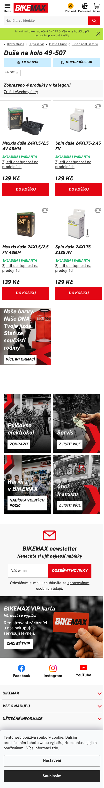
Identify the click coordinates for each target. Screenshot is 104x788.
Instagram (53, 676)
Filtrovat (30, 62)
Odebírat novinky (70, 570)
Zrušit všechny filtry (21, 92)
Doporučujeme (79, 62)
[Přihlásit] (70, 8)
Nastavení (52, 760)
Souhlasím (52, 776)
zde (55, 748)
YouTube (83, 675)
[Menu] (7, 8)
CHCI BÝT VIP (18, 643)
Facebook (21, 676)
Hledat (94, 20)
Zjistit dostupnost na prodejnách (20, 164)
